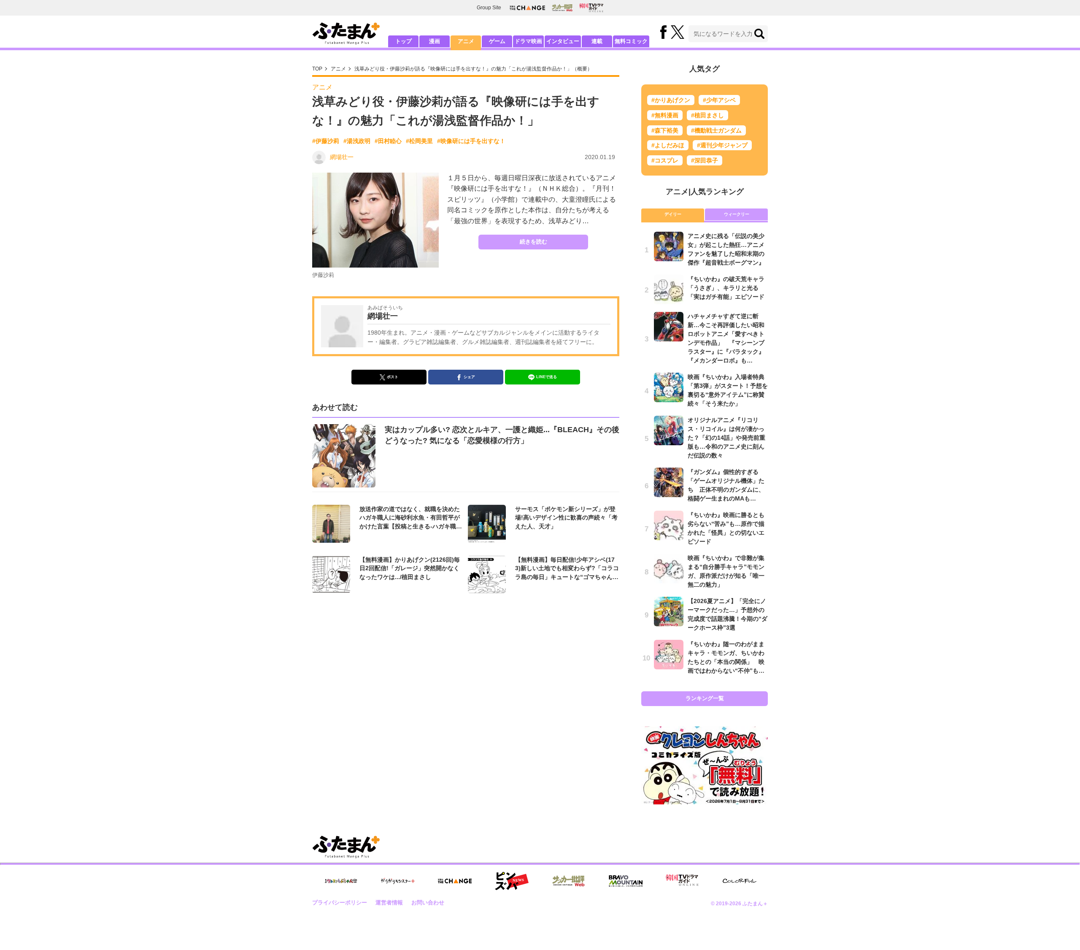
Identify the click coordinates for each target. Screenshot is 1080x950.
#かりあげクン (670, 100)
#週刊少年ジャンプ (722, 145)
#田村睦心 (388, 141)
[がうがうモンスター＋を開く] (398, 881)
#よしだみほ (667, 145)
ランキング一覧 (705, 698)
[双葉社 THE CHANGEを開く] (527, 7)
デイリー (672, 214)
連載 (596, 41)
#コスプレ (664, 160)
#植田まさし (707, 115)
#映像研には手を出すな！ (471, 141)
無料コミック (631, 41)
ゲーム (497, 41)
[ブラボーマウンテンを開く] (626, 881)
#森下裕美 (664, 130)
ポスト (392, 377)
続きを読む (533, 241)
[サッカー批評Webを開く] (562, 7)
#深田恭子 (704, 160)
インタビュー (562, 41)
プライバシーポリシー (339, 902)
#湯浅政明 (356, 141)
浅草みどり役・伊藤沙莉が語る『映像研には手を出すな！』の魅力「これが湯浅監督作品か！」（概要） (473, 69)
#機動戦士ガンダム (716, 130)
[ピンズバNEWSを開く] (512, 881)
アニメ (466, 41)
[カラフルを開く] (739, 881)
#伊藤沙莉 (325, 141)
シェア (469, 377)
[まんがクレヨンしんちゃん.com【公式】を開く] (341, 881)
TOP (317, 69)
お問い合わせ (427, 902)
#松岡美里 (419, 141)
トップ (403, 41)
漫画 (434, 41)
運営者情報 (389, 902)
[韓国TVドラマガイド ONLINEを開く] (591, 7)
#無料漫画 (664, 115)
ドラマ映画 (528, 41)
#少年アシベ (719, 100)
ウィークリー (736, 214)
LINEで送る (546, 377)
